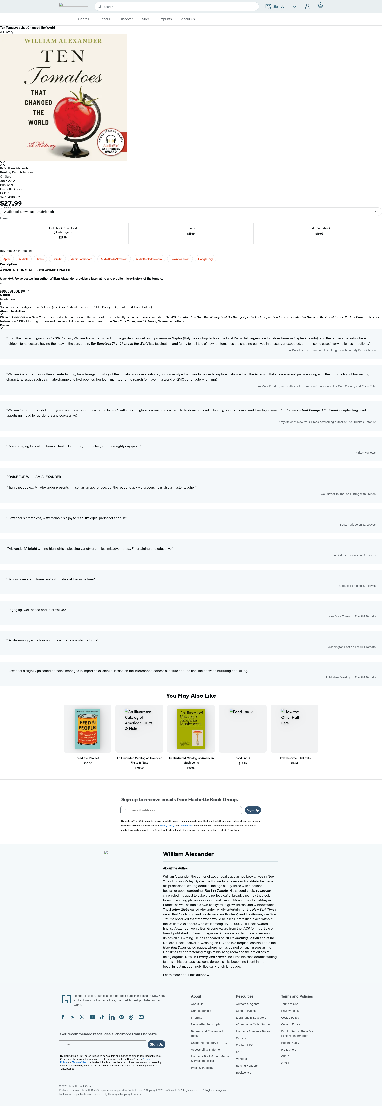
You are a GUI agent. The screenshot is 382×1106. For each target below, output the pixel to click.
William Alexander (17, 168)
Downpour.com (180, 259)
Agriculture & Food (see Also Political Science (56, 307)
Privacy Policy (290, 1010)
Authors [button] (104, 19)
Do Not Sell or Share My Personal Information (297, 1033)
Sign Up (253, 810)
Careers (241, 1038)
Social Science (10, 307)
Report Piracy (290, 1042)
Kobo (40, 259)
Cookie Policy (290, 1017)
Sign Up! (279, 6)
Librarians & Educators (251, 1017)
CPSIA (285, 1056)
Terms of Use (289, 1004)
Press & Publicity (202, 1067)
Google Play (205, 259)
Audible (23, 259)
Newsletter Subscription (207, 1024)
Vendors (241, 1058)
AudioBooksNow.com (114, 259)
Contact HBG (244, 1045)
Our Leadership (201, 1010)
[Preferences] (295, 6)
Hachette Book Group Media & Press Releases (210, 1058)
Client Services (246, 1010)
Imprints (165, 19)
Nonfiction (7, 299)
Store (146, 19)
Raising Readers (247, 1065)
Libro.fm (57, 259)
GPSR (285, 1063)
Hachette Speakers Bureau (253, 1031)
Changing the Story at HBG (209, 1042)
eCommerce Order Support (254, 1024)
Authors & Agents (247, 1004)
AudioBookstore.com (149, 259)
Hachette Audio (11, 189)
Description (8, 264)
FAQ (239, 1052)
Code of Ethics (290, 1024)
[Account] (307, 6)
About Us (197, 1004)
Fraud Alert (288, 1049)
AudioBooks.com (81, 259)
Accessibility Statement (206, 1049)
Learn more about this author (185, 974)
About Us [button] (188, 19)
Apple (6, 259)
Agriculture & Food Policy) (133, 307)
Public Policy (102, 307)
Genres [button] (83, 19)
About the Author (12, 311)
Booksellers (243, 1072)
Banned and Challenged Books (207, 1033)
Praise (4, 325)
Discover (126, 19)
